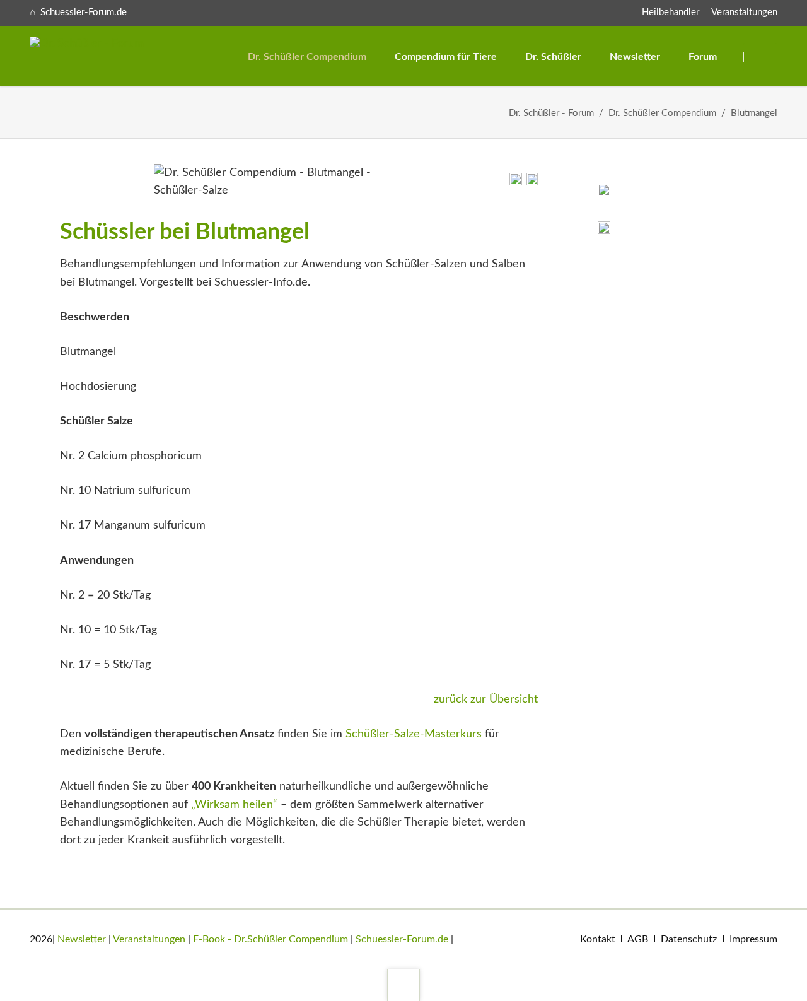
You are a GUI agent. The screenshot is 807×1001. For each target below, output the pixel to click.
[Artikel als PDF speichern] (532, 182)
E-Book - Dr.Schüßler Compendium (270, 939)
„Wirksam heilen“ (234, 805)
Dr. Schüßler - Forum (551, 113)
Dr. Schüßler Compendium (662, 113)
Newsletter (81, 939)
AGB (637, 939)
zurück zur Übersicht (486, 699)
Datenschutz (689, 939)
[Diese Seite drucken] (515, 182)
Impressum (753, 939)
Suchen (761, 57)
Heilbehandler (670, 12)
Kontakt (597, 939)
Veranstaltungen (744, 12)
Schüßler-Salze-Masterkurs (413, 734)
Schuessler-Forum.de (402, 939)
